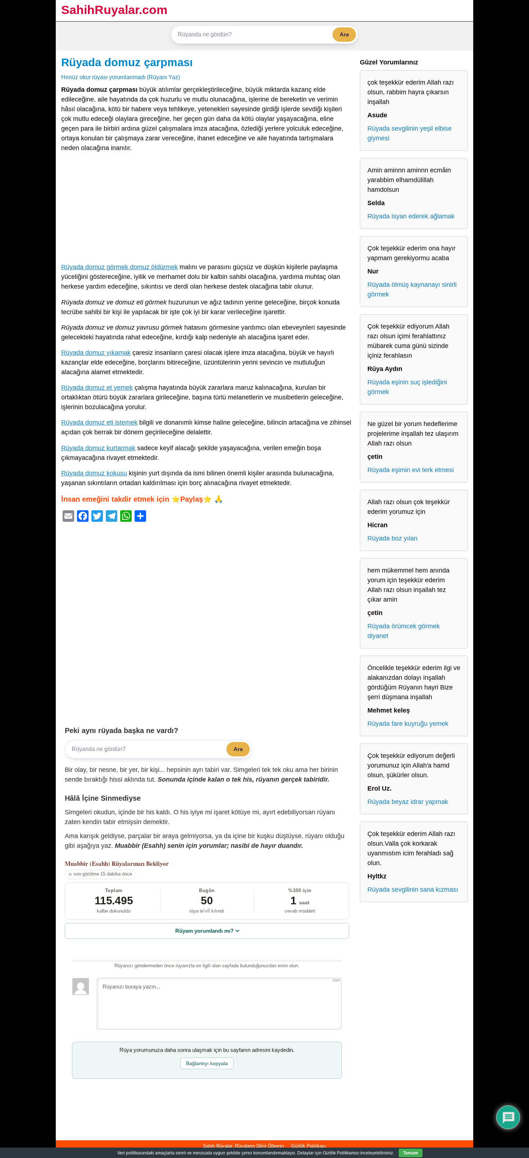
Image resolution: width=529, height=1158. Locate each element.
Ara (344, 34)
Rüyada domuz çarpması (127, 62)
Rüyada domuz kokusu (94, 473)
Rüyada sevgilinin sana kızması (412, 889)
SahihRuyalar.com (114, 10)
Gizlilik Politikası (308, 1146)
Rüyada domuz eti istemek (99, 422)
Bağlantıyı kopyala (207, 1063)
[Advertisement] (207, 209)
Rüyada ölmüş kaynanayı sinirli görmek (412, 289)
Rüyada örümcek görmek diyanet (403, 631)
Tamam (410, 1152)
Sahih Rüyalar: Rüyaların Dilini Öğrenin (243, 1146)
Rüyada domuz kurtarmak (98, 448)
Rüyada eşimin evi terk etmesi (410, 470)
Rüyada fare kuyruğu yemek (407, 723)
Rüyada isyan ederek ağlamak (411, 216)
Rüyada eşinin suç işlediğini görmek (407, 387)
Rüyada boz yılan (392, 538)
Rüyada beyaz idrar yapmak (407, 801)
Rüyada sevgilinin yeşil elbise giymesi (409, 133)
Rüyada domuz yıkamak (96, 352)
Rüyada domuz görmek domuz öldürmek (119, 267)
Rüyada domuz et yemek (97, 387)
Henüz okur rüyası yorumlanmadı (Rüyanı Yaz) (120, 77)
